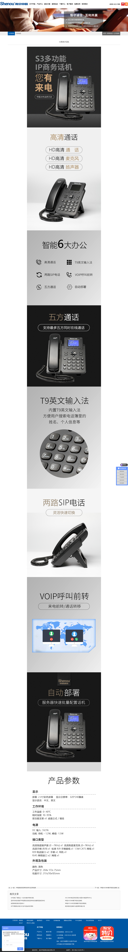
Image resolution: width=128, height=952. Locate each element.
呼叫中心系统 (31, 923)
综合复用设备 (90, 920)
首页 (104, 33)
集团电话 (39, 920)
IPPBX (48, 920)
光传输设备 (57, 920)
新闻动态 (55, 4)
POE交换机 (78, 920)
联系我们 (85, 4)
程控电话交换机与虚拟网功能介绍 (75, 906)
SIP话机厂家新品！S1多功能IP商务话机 (22, 898)
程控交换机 (30, 920)
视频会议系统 (68, 920)
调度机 (21, 920)
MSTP (99, 920)
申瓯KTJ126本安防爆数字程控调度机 (75, 903)
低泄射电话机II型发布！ (18, 903)
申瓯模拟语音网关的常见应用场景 (26, 887)
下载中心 (62, 4)
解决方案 (47, 4)
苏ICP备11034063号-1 (78, 950)
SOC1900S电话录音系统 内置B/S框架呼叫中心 (78, 898)
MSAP (21, 923)
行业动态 (18, 33)
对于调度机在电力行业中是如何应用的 (22, 906)
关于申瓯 (32, 4)
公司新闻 (11, 33)
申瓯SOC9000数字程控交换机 (108, 887)
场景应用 (77, 4)
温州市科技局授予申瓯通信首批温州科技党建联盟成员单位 (28, 900)
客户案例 (70, 4)
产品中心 (40, 4)
